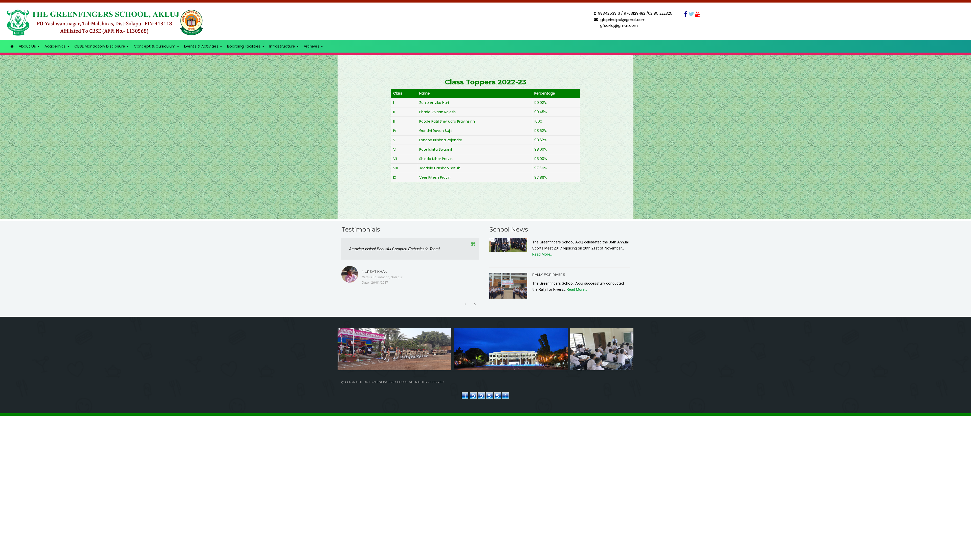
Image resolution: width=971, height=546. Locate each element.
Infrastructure (282, 46)
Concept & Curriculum (155, 46)
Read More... (542, 240)
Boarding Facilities (244, 46)
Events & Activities (201, 46)
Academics (56, 46)
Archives (312, 46)
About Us (28, 46)
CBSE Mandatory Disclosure (100, 46)
